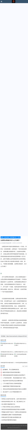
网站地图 (25, 425)
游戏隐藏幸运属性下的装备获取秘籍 (11, 414)
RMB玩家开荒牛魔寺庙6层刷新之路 (11, 417)
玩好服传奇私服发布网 (17, 425)
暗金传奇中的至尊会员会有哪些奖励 (13, 380)
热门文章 (24, 366)
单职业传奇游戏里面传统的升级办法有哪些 (15, 389)
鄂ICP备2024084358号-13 (14, 427)
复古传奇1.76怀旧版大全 (10, 237)
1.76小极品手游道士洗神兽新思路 (12, 383)
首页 (2, 237)
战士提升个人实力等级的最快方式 (12, 392)
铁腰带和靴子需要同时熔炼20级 (11, 386)
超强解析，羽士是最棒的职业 (11, 369)
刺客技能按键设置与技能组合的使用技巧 (14, 375)
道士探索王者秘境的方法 (8, 404)
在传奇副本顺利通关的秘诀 (8, 420)
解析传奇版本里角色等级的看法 (11, 372)
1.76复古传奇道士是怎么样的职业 (10, 406)
